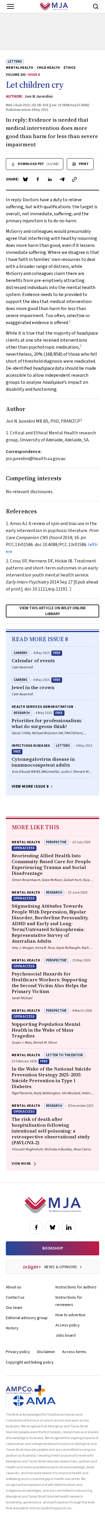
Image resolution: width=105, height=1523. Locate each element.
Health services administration (43, 706)
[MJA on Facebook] (36, 1227)
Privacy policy (18, 1352)
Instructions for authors (76, 1287)
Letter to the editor (64, 1055)
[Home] (54, 6)
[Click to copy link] (74, 179)
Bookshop (52, 1248)
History (12, 1328)
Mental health (19, 68)
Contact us (15, 1297)
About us (13, 1287)
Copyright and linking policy (30, 1362)
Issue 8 (34, 74)
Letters (15, 61)
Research (22, 712)
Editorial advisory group (27, 1318)
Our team (14, 1308)
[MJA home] (52, 1205)
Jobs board (65, 1335)
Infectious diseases (31, 745)
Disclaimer (46, 1352)
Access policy (67, 1325)
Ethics (70, 68)
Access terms (74, 1352)
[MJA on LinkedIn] (69, 1227)
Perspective (56, 842)
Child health (48, 68)
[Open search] (95, 6)
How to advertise (70, 1315)
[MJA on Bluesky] (53, 1227)
